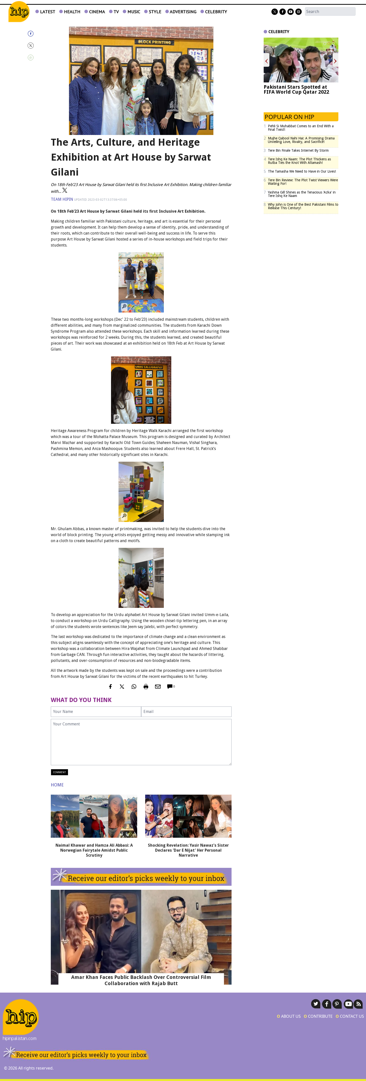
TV (116, 11)
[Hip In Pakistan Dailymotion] (290, 12)
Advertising (182, 11)
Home (57, 784)
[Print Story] (146, 687)
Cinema (96, 11)
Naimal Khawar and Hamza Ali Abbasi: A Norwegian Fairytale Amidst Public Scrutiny (94, 850)
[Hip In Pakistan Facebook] (282, 12)
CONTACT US (350, 1016)
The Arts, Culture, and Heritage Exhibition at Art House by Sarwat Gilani (131, 157)
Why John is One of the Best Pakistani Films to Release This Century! (303, 206)
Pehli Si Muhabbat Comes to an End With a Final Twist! (301, 127)
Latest (47, 11)
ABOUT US (289, 1016)
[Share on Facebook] (36, 34)
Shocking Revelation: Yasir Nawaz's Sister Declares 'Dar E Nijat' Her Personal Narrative (188, 850)
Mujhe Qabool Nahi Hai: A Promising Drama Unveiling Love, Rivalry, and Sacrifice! (301, 140)
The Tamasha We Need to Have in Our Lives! (302, 171)
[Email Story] (158, 687)
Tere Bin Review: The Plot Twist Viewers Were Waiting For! (303, 182)
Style (154, 11)
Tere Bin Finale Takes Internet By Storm (298, 150)
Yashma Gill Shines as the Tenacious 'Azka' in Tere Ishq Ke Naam (302, 194)
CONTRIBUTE (318, 1016)
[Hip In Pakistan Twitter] (274, 12)
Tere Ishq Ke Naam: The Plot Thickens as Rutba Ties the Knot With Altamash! (299, 161)
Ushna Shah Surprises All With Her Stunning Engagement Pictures (300, 92)
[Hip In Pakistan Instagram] (298, 12)
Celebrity (215, 11)
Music (133, 11)
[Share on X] (36, 46)
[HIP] (19, 12)
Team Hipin (62, 199)
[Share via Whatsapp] (36, 58)
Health (71, 11)
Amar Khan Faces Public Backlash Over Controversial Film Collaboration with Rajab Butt (141, 980)
